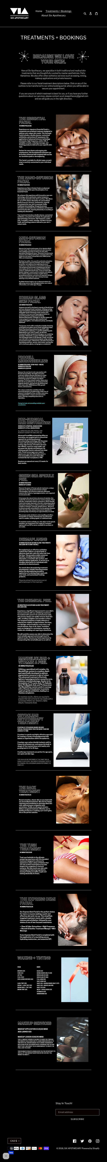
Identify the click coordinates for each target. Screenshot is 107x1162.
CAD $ (13, 1141)
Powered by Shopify (90, 1148)
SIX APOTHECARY (72, 1148)
